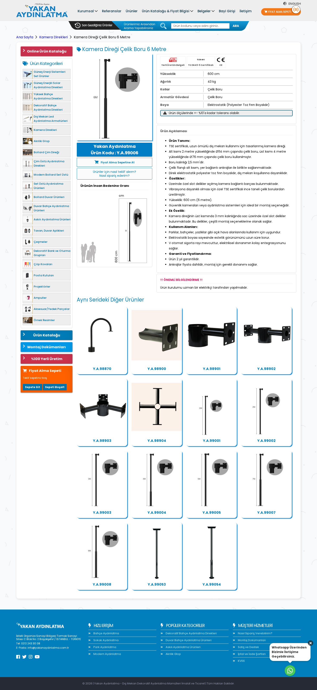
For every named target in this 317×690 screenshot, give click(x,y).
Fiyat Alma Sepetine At (118, 162)
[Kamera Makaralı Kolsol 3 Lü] (102, 407)
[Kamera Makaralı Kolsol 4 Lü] (157, 407)
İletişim (246, 11)
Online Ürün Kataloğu (46, 51)
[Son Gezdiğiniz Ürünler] (93, 25)
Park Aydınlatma (104, 647)
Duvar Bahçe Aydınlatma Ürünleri (188, 640)
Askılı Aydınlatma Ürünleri (183, 647)
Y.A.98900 (157, 368)
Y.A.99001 (211, 440)
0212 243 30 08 (30, 643)
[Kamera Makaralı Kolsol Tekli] (211, 335)
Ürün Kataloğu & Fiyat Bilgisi (165, 11)
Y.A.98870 (102, 368)
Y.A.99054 (211, 584)
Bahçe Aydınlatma (106, 633)
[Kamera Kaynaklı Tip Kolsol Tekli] (157, 335)
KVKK (241, 661)
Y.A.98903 (102, 440)
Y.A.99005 (211, 512)
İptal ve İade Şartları (251, 654)
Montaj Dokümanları (46, 347)
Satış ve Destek (248, 647)
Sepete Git (32, 387)
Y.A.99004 (157, 512)
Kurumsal (86, 11)
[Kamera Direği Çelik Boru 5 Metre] (211, 478)
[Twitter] (24, 657)
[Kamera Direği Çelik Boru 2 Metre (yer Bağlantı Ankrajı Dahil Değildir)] (266, 407)
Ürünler (132, 11)
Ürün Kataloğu (46, 335)
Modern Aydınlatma (107, 654)
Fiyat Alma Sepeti (283, 11)
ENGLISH (294, 3)
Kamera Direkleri (53, 37)
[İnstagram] (31, 657)
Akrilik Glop (173, 654)
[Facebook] (18, 657)
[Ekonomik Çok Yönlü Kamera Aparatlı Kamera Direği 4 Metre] (211, 550)
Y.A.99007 (266, 512)
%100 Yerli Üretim (46, 358)
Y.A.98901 (211, 368)
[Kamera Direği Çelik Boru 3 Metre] (102, 478)
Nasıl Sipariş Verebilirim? (254, 633)
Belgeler (204, 11)
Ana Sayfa (24, 37)
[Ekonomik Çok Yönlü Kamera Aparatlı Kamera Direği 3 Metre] (157, 550)
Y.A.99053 (157, 584)
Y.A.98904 (157, 440)
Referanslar (111, 11)
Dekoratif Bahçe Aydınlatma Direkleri (191, 633)
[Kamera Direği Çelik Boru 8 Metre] (102, 550)
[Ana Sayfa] (42, 11)
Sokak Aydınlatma (106, 640)
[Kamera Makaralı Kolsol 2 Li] (266, 335)
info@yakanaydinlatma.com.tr (48, 648)
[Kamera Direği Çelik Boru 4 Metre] (157, 478)
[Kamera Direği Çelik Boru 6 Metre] (114, 97)
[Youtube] (37, 657)
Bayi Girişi (227, 11)
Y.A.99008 (102, 584)
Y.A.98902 (266, 368)
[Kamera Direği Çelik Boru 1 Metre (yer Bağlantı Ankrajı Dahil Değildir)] (211, 407)
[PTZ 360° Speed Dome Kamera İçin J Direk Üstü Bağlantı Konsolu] (102, 335)
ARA (236, 26)
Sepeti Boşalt (54, 387)
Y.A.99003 (102, 512)
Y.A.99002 (266, 440)
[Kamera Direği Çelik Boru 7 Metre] (266, 478)
